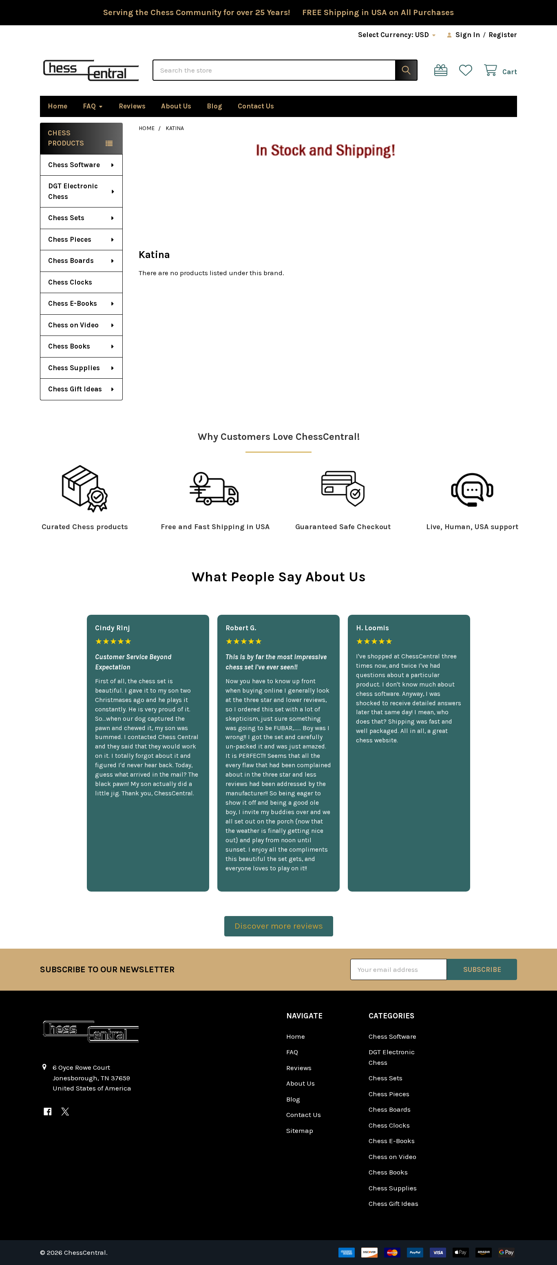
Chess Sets (66, 218)
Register (502, 35)
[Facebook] (47, 1111)
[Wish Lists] (467, 70)
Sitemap (299, 1130)
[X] (65, 1111)
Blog (214, 106)
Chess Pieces (69, 239)
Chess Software (74, 165)
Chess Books (69, 346)
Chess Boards (71, 260)
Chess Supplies (74, 368)
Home (57, 106)
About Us (176, 106)
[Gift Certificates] (443, 70)
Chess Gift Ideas (75, 389)
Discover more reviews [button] (278, 926)
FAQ (89, 106)
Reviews (132, 106)
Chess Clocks (70, 282)
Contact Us (256, 106)
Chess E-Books (72, 303)
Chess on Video (73, 325)
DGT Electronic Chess (73, 191)
